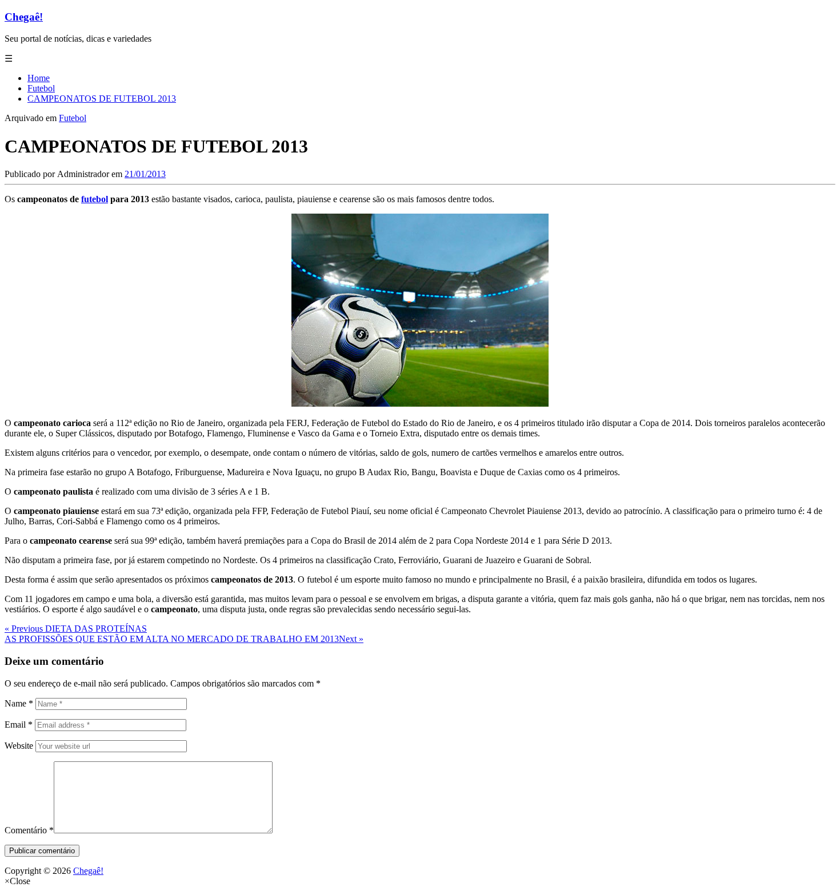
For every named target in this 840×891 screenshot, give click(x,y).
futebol (94, 199)
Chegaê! (24, 17)
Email (19, 724)
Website (19, 745)
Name (19, 703)
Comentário (29, 830)
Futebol (72, 118)
